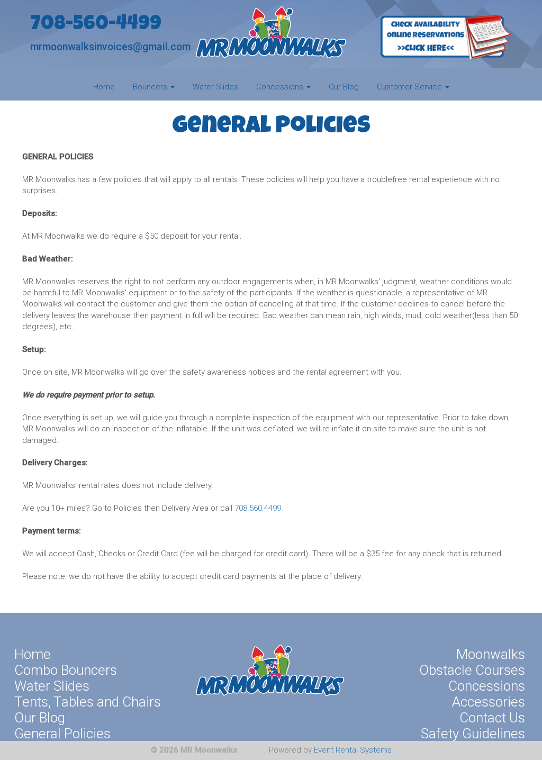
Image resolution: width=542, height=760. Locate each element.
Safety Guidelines (473, 733)
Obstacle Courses (472, 670)
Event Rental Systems (353, 750)
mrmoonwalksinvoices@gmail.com (110, 47)
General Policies (62, 733)
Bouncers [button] (151, 87)
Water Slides (215, 87)
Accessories (488, 702)
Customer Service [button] (410, 87)
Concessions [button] (280, 87)
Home (104, 87)
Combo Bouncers (65, 670)
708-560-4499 (95, 25)
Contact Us (492, 718)
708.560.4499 (257, 508)
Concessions (486, 686)
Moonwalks (490, 654)
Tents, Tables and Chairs (87, 702)
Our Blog (344, 87)
